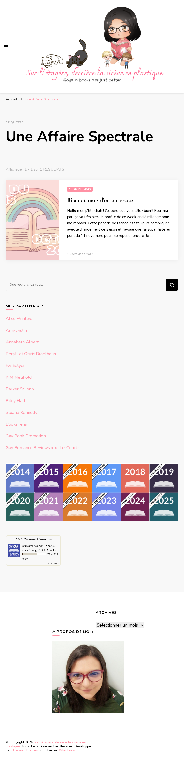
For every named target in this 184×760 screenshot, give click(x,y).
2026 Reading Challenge (33, 538)
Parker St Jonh (20, 389)
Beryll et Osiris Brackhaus (31, 354)
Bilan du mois (80, 189)
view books (53, 563)
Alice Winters (19, 318)
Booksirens (16, 424)
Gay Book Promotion (26, 436)
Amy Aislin (16, 330)
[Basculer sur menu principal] (6, 46)
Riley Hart (15, 401)
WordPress (67, 750)
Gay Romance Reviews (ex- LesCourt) (42, 448)
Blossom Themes (25, 750)
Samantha (27, 546)
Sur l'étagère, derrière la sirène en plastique (46, 744)
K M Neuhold (19, 377)
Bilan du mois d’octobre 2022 (100, 200)
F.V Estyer (15, 365)
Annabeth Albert (22, 342)
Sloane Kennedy (21, 412)
